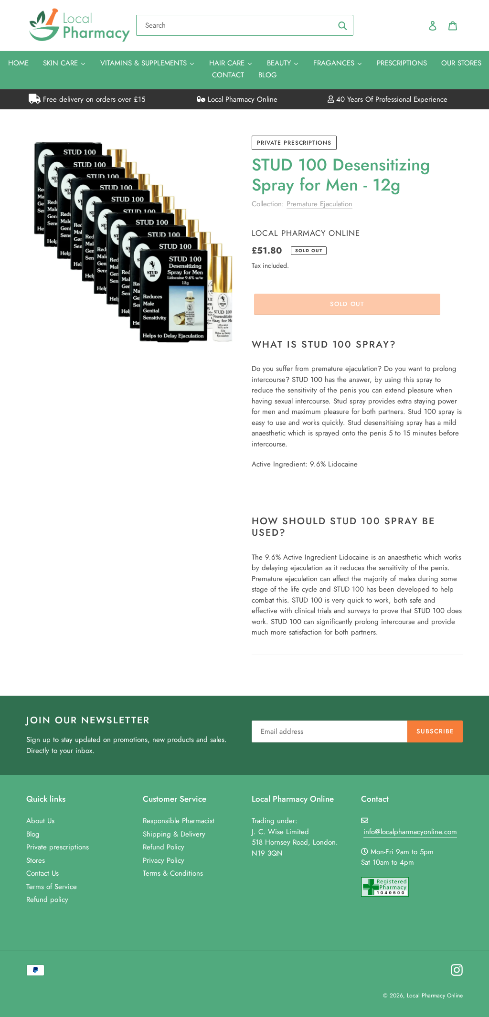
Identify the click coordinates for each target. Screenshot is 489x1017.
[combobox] (244, 25)
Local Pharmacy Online (241, 99)
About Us (40, 821)
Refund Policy (163, 847)
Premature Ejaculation (319, 204)
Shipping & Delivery (174, 834)
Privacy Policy (163, 860)
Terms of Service (51, 886)
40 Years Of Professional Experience (390, 99)
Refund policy (47, 899)
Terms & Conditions (173, 873)
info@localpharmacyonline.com (410, 831)
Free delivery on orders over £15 (93, 99)
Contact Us (42, 873)
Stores (35, 860)
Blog (33, 834)
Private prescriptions (294, 142)
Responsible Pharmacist (178, 821)
